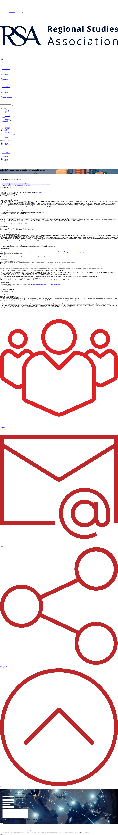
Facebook (3, 666)
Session (1, 177)
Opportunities (7, 127)
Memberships (7, 114)
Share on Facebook (6, 87)
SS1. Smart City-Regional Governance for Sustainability (13, 181)
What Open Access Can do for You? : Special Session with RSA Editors (16, 185)
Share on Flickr (5, 160)
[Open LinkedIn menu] (6, 140)
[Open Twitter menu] (5, 140)
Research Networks (9, 123)
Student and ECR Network (10, 126)
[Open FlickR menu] (8, 140)
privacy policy (11, 820)
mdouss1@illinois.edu (31, 228)
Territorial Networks (9, 122)
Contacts (6, 112)
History (6, 113)
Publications (4, 130)
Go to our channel (5, 74)
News (3, 117)
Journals (6, 131)
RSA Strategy (7, 110)
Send (1, 823)
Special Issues (7, 132)
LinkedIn (7, 666)
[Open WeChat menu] (10, 140)
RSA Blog (7, 118)
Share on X (4, 80)
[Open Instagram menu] (0, 89)
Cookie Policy (5, 826)
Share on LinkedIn (6, 69)
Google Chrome (12, 12)
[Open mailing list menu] (11, 140)
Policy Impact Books (9, 133)
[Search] (12, 105)
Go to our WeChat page (7, 97)
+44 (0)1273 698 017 (8, 793)
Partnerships (7, 116)
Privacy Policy (5, 828)
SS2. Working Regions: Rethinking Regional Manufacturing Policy (15, 183)
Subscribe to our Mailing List (8, 166)
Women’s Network (8, 124)
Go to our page (5, 62)
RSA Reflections (8, 120)
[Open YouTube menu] (0, 71)
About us (4, 108)
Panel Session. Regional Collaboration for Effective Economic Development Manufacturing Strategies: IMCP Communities (26, 184)
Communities (5, 121)
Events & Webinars (6, 128)
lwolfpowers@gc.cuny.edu (35, 229)
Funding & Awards (6, 129)
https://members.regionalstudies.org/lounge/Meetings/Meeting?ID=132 (73, 218)
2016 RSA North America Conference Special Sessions (13, 175)
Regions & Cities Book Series (11, 134)
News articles (7, 119)
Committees (7, 111)
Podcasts (6, 138)
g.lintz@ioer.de (39, 192)
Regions (6, 135)
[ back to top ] (2, 221)
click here (27, 793)
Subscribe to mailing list (7, 102)
